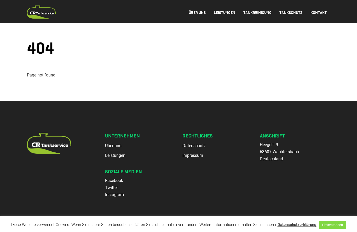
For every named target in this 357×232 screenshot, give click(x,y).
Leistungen (115, 155)
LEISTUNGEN (224, 12)
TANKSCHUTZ (290, 12)
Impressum (192, 155)
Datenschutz (194, 145)
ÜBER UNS (197, 12)
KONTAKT (318, 12)
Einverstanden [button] (332, 225)
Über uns (113, 145)
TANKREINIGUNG (257, 12)
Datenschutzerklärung (297, 224)
